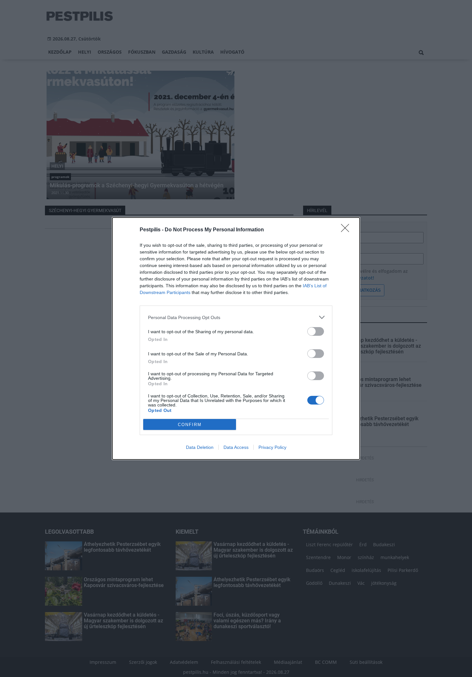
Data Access (236, 447)
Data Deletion (200, 447)
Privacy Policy (272, 447)
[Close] (347, 230)
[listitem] (236, 317)
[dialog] (236, 338)
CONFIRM (190, 424)
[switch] (315, 331)
